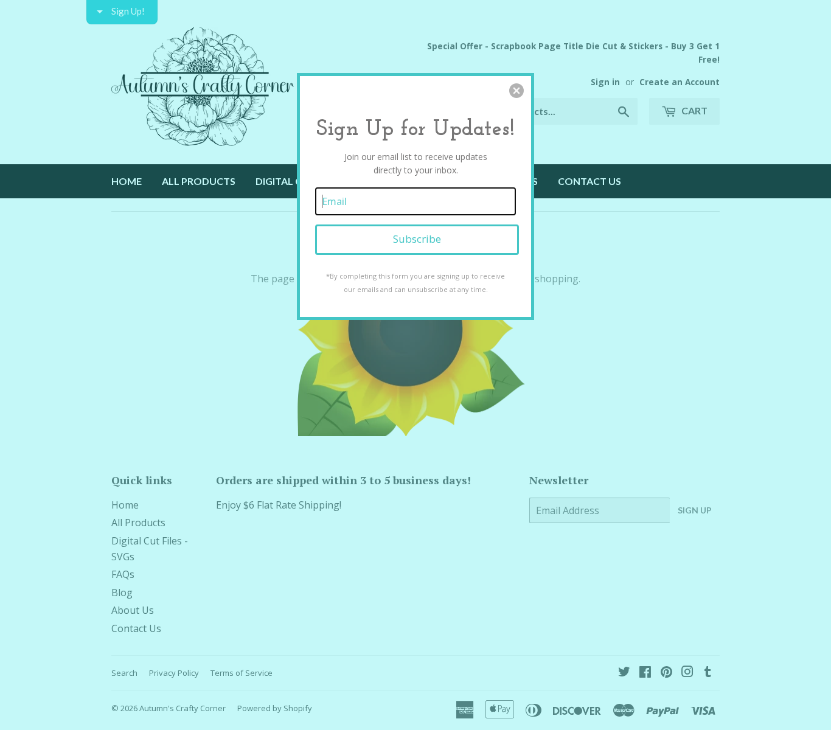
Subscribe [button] (417, 239)
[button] (516, 90)
